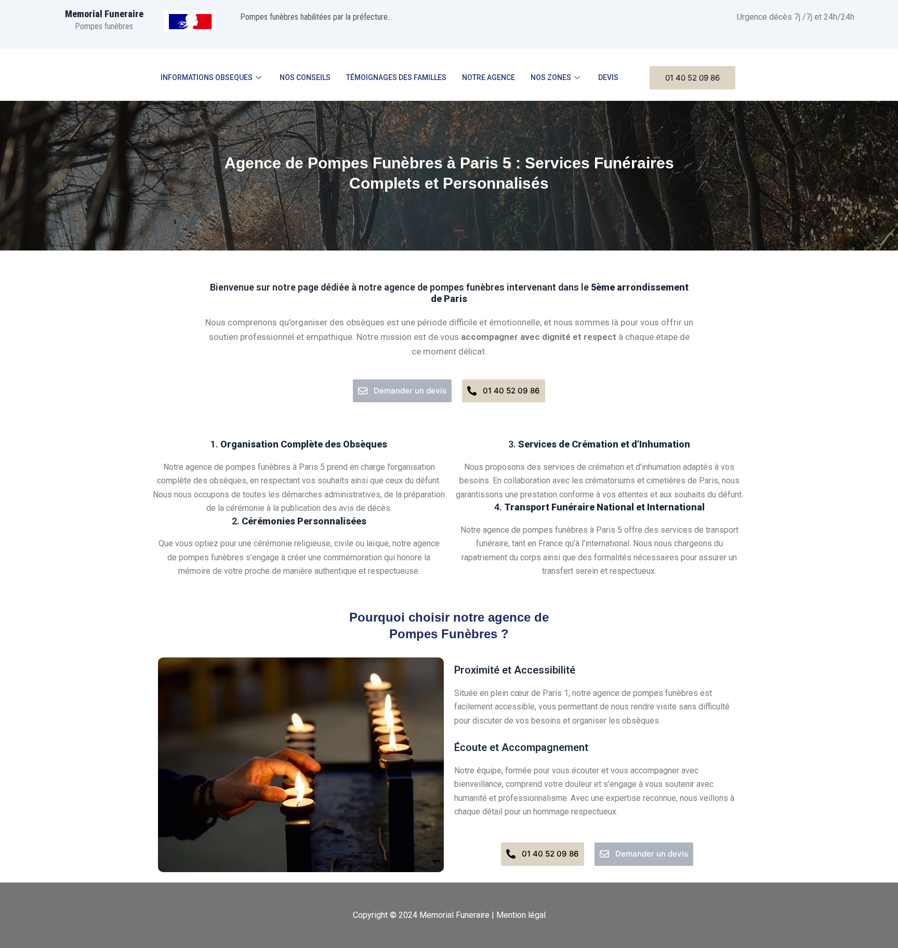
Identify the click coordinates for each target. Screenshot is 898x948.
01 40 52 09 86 (692, 78)
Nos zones (551, 77)
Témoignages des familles (396, 77)
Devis (608, 77)
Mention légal (521, 915)
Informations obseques (207, 77)
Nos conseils (305, 77)
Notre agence (488, 77)
